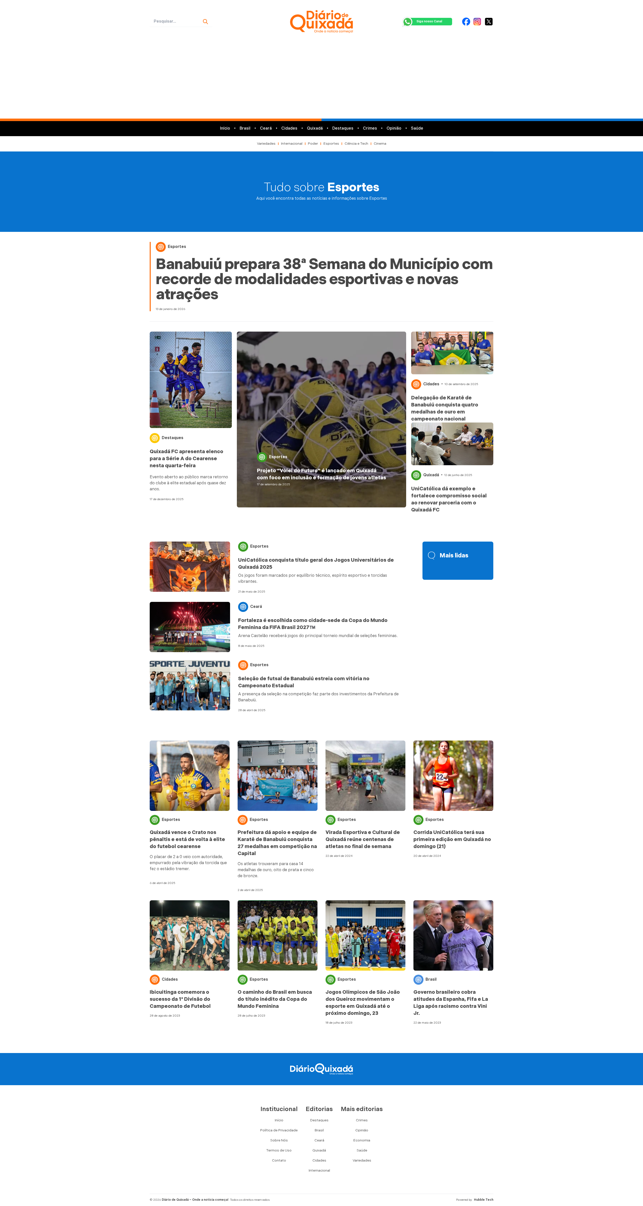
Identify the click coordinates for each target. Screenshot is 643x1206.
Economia (361, 1140)
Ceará (266, 128)
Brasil (245, 128)
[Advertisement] (321, 81)
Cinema (380, 143)
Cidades (289, 128)
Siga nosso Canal (429, 21)
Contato (279, 1160)
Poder (313, 143)
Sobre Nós (279, 1140)
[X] (488, 21)
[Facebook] (466, 22)
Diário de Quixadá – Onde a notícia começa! (195, 1200)
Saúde (417, 128)
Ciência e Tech (356, 143)
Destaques (342, 128)
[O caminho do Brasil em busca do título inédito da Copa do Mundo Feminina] (277, 935)
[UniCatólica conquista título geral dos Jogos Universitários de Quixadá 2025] (190, 567)
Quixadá (315, 128)
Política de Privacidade (279, 1130)
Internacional (291, 143)
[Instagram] (477, 22)
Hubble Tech (483, 1200)
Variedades (266, 143)
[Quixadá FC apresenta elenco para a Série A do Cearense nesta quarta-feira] (191, 380)
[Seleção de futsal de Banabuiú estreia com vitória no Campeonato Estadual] (190, 685)
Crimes (370, 128)
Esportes (331, 143)
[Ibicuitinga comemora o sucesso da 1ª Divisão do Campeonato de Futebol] (190, 935)
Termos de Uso (279, 1150)
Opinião (394, 128)
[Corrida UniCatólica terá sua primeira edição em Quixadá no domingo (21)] (453, 776)
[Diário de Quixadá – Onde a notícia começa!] (321, 21)
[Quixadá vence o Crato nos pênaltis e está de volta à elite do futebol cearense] (190, 776)
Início (225, 128)
